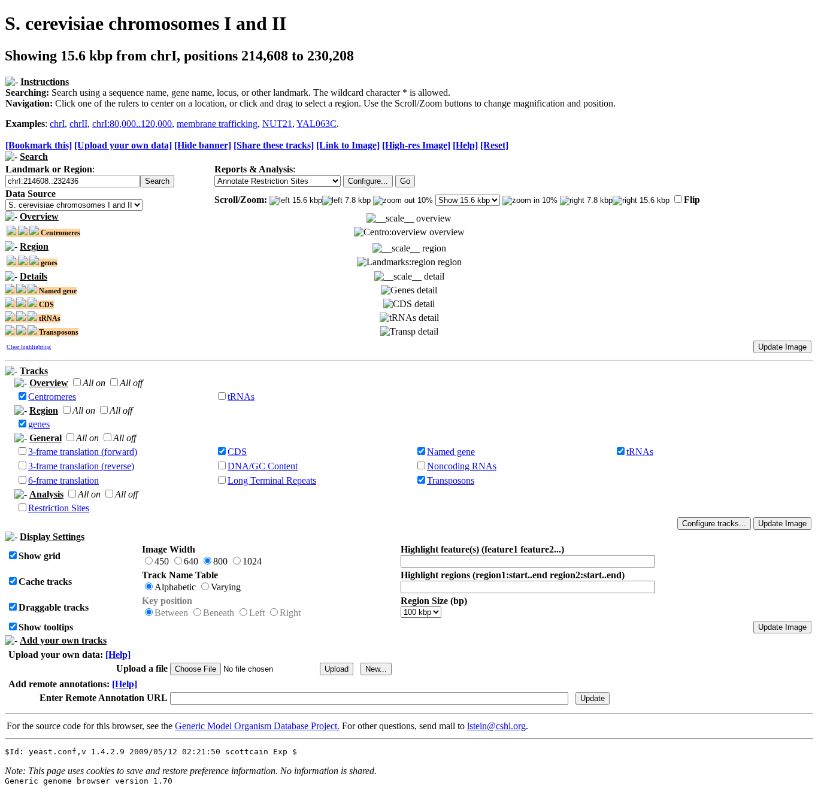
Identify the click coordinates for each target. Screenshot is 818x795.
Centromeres (52, 397)
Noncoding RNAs (461, 466)
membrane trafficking (217, 124)
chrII (78, 124)
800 (220, 561)
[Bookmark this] (38, 145)
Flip (692, 200)
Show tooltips (46, 627)
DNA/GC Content (263, 466)
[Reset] (494, 145)
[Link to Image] (348, 145)
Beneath (218, 613)
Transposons (450, 480)
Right (290, 613)
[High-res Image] (416, 145)
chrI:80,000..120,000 (132, 124)
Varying (226, 587)
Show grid (39, 556)
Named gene (451, 452)
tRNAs (241, 397)
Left (257, 613)
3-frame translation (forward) (82, 452)
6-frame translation (63, 480)
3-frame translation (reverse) (81, 466)
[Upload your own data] (123, 145)
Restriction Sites (58, 508)
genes (39, 424)
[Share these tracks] (274, 145)
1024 (252, 561)
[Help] (465, 145)
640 (191, 561)
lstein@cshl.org (496, 726)
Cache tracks (45, 581)
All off (131, 383)
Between (171, 613)
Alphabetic (175, 587)
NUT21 (277, 124)
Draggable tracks (54, 607)
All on (94, 383)
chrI (57, 124)
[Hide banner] (202, 145)
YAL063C (316, 124)
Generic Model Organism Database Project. (257, 726)
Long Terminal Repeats (272, 480)
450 (161, 561)
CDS (237, 452)
